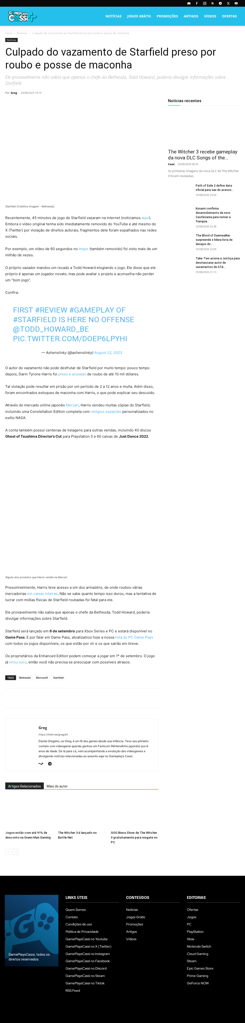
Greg (14, 92)
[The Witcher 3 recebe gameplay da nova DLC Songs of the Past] (204, 128)
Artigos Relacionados (24, 786)
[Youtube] (236, 3)
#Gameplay (91, 310)
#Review (51, 310)
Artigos (191, 16)
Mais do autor (57, 786)
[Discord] (188, 3)
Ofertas (229, 16)
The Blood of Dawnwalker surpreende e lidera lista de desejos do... (214, 240)
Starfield (58, 677)
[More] (65, 103)
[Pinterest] (32, 103)
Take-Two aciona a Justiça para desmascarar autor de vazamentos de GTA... (218, 263)
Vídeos (210, 16)
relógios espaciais (106, 411)
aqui (145, 217)
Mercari (72, 405)
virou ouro (18, 662)
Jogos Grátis (139, 16)
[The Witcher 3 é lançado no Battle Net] (82, 812)
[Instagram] (204, 3)
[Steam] (43, 764)
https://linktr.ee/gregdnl (53, 734)
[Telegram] (220, 3)
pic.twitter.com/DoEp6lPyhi (70, 338)
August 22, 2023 (108, 352)
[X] (228, 3)
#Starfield (35, 319)
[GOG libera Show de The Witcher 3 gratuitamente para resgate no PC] (134, 812)
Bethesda (25, 677)
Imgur (84, 249)
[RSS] (212, 3)
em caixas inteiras (42, 593)
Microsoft (42, 677)
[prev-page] (8, 852)
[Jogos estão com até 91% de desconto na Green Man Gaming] (29, 812)
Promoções (167, 16)
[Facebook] (196, 3)
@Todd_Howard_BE (51, 329)
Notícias (114, 16)
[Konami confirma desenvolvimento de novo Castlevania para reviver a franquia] (180, 214)
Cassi (171, 164)
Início (8, 33)
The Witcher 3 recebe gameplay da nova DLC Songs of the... (202, 155)
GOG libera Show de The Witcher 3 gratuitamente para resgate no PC (134, 837)
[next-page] (16, 852)
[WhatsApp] (43, 103)
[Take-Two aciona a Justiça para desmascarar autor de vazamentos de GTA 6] (180, 264)
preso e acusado (72, 374)
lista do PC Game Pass (134, 637)
